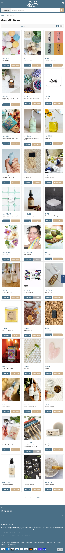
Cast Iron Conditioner (7, 330)
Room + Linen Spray (7, 292)
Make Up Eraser (27, 254)
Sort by (23, 26)
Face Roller (26, 368)
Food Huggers (48, 254)
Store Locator (16, 542)
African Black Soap (49, 406)
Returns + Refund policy (39, 542)
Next (37, 497)
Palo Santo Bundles (49, 484)
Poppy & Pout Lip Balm (50, 60)
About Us (3, 542)
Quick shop (6, 65)
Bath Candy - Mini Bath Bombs (31, 98)
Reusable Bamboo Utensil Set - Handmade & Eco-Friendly (31, 445)
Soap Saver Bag (27, 177)
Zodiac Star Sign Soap (29, 484)
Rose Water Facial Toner (29, 216)
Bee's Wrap (5, 254)
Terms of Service (57, 542)
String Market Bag (28, 330)
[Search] (62, 10)
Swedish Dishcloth (49, 177)
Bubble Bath (48, 138)
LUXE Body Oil (48, 292)
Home (2, 15)
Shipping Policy (29, 542)
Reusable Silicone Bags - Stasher (10, 138)
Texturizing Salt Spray (7, 484)
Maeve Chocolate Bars (7, 368)
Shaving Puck (48, 445)
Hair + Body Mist (6, 406)
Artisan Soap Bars (49, 330)
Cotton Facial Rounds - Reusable (10, 216)
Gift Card (47, 98)
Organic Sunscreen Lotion (30, 406)
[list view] (61, 26)
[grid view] (57, 26)
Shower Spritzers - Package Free (53, 216)
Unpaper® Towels (28, 292)
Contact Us (9, 542)
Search (22, 542)
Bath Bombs (5, 60)
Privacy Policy (49, 542)
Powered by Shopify (5, 546)
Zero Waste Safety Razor (8, 445)
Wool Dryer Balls (28, 60)
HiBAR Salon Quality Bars (8, 178)
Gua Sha (47, 368)
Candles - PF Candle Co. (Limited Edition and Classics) (10, 99)
